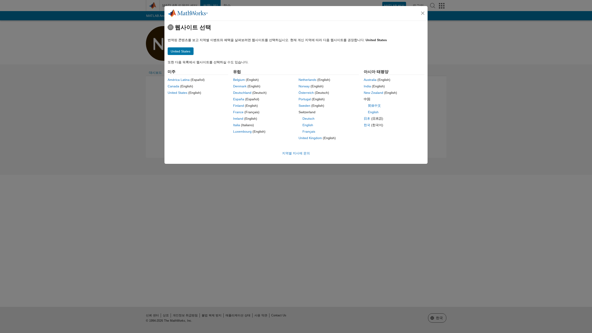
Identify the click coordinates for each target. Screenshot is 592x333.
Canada (173, 86)
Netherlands (307, 80)
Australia (370, 80)
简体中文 (374, 105)
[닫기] (422, 13)
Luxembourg (242, 131)
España (238, 99)
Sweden (304, 105)
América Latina (179, 80)
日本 (367, 118)
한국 (367, 125)
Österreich (306, 93)
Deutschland (242, 93)
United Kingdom (310, 138)
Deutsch (308, 118)
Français (308, 131)
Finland (238, 105)
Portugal (305, 99)
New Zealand (373, 93)
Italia (236, 125)
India (367, 86)
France (238, 112)
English (307, 125)
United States (177, 93)
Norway (304, 86)
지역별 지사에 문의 (296, 153)
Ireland (238, 118)
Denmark (240, 86)
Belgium (239, 80)
